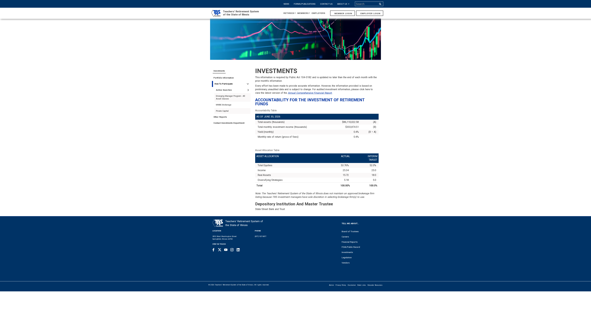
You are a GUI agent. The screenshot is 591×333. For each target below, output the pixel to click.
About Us (342, 4)
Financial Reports (350, 242)
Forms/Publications (305, 4)
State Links (361, 285)
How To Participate (224, 84)
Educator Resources (375, 285)
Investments (219, 71)
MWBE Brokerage (223, 105)
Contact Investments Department (228, 123)
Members (303, 13)
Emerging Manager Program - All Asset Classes (230, 97)
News (286, 4)
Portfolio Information (223, 78)
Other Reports (220, 117)
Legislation (347, 257)
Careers (345, 236)
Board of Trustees (350, 231)
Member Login (343, 13)
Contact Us (326, 4)
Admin (331, 285)
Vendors (346, 262)
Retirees (288, 13)
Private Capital (222, 111)
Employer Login (370, 13)
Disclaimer (352, 285)
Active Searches (224, 90)
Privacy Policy (341, 285)
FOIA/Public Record (351, 247)
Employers (318, 13)
